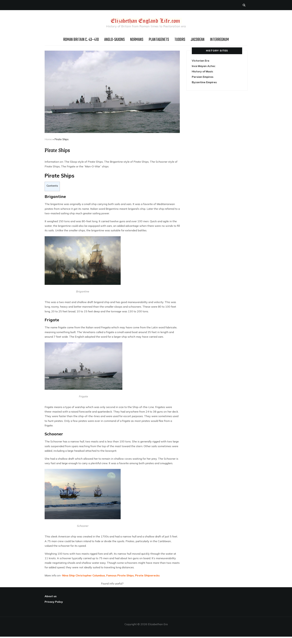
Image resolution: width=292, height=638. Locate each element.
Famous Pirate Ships (120, 575)
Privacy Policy (54, 601)
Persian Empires (202, 76)
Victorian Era (200, 60)
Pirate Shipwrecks (147, 575)
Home (48, 139)
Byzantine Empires (204, 82)
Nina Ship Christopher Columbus (83, 575)
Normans (136, 39)
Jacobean (197, 39)
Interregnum (219, 39)
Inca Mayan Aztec (203, 66)
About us (51, 596)
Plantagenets (159, 39)
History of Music (202, 71)
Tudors (179, 39)
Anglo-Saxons (114, 39)
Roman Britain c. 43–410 (81, 39)
